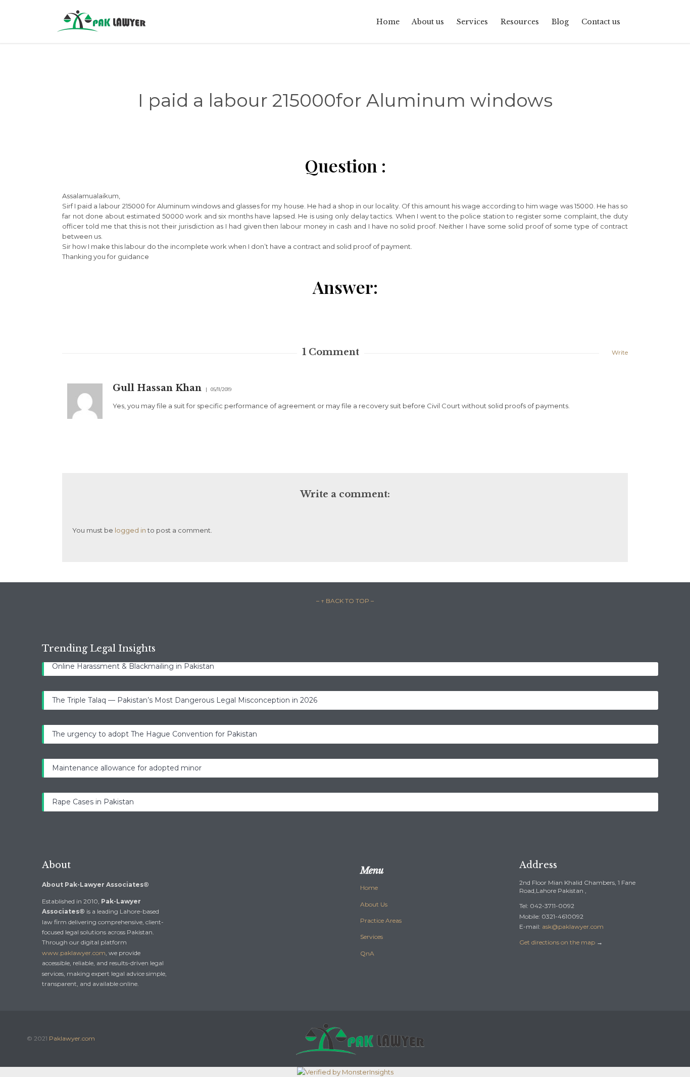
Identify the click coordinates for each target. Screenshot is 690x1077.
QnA (367, 953)
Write (620, 352)
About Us (373, 904)
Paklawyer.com (72, 1038)
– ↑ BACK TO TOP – (345, 601)
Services (371, 936)
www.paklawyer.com (74, 953)
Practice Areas (381, 920)
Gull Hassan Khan (157, 388)
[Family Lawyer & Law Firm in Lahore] (102, 21)
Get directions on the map (557, 942)
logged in (130, 530)
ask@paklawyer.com (573, 926)
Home (369, 887)
